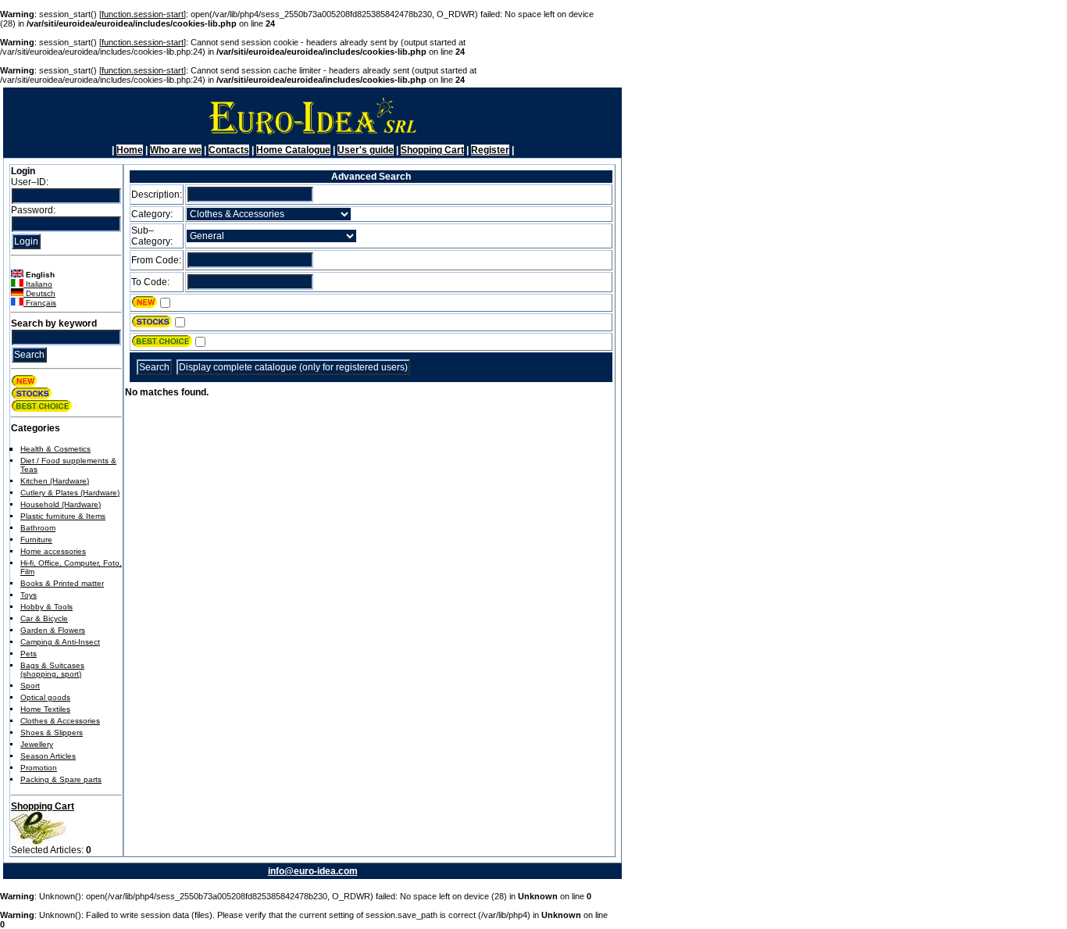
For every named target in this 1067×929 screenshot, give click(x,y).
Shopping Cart (432, 150)
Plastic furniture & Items (62, 516)
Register (490, 150)
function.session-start (143, 14)
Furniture (36, 539)
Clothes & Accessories (60, 720)
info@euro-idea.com (313, 871)
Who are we (176, 150)
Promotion (38, 767)
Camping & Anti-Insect (60, 642)
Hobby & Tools (46, 606)
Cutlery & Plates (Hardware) (70, 492)
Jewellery (36, 744)
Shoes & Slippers (51, 732)
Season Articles (48, 756)
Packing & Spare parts (61, 779)
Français (39, 302)
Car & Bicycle (44, 618)
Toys (28, 595)
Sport (30, 685)
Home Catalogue (293, 150)
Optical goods (45, 697)
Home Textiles (45, 709)
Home (129, 150)
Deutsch (39, 293)
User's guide (365, 150)
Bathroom (37, 527)
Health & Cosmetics (55, 449)
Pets (28, 653)
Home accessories (53, 551)
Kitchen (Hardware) (54, 481)
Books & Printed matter (62, 583)
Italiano (37, 284)
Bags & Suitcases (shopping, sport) (52, 669)
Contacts (229, 150)
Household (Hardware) (60, 504)
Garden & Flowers (52, 630)
